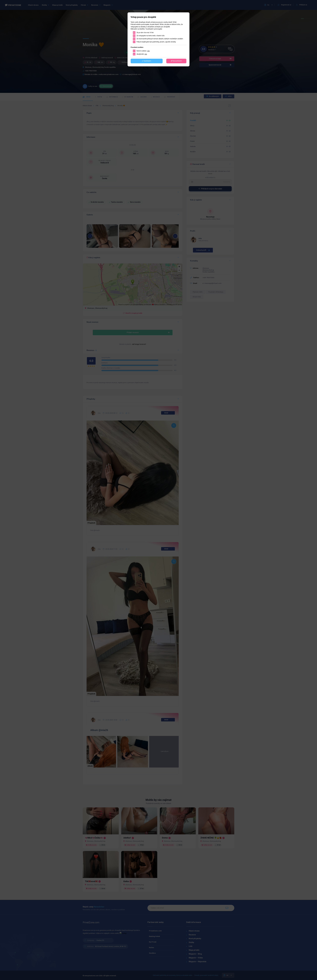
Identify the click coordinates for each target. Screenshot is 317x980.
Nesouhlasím (177, 61)
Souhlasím (147, 61)
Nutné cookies (143, 51)
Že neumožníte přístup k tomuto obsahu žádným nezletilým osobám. (160, 39)
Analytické (142, 54)
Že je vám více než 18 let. (145, 32)
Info (148, 51)
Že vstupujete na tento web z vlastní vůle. (151, 36)
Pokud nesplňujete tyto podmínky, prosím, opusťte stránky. (156, 42)
